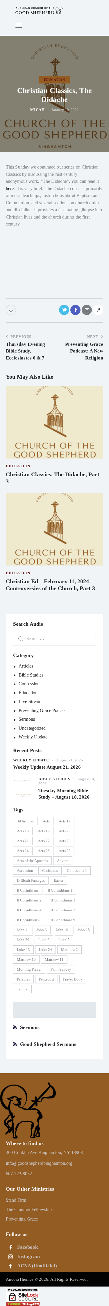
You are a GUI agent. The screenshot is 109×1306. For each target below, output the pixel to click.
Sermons (27, 719)
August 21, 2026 (69, 760)
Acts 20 (65, 831)
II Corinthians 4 (29, 910)
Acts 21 (23, 841)
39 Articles (25, 821)
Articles (26, 665)
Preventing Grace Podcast (43, 710)
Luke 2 (43, 940)
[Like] (11, 310)
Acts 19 (44, 831)
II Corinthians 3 (63, 900)
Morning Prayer (29, 969)
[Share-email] (87, 310)
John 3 (41, 930)
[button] (18, 25)
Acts (46, 821)
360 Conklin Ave (22, 1152)
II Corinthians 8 (29, 920)
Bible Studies (31, 674)
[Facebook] (75, 310)
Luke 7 (63, 940)
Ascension (25, 870)
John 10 (62, 930)
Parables (23, 979)
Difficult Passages (31, 880)
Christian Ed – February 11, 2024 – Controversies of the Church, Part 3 (50, 584)
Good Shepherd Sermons (48, 1044)
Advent (63, 860)
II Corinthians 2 (29, 900)
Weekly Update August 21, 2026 (47, 767)
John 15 (83, 930)
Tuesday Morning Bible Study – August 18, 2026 (64, 793)
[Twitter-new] (64, 310)
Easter (58, 880)
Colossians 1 (77, 870)
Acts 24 (23, 851)
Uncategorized (32, 728)
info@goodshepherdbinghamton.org (39, 1163)
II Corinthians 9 (63, 920)
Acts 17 (65, 821)
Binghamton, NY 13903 (60, 1152)
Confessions (30, 683)
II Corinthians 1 (60, 890)
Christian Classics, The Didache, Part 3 (52, 477)
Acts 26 (44, 851)
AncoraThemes (19, 1279)
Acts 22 (44, 841)
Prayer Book (73, 979)
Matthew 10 (26, 959)
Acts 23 (65, 841)
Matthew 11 (54, 959)
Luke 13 (23, 949)
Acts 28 (65, 851)
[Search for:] (54, 638)
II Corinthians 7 (63, 910)
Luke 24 (45, 949)
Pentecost (46, 979)
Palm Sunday (61, 969)
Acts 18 (23, 831)
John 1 (22, 930)
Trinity (22, 989)
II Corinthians (28, 890)
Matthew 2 (69, 949)
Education (28, 692)
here (10, 188)
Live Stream (30, 701)
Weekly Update (33, 736)
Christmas (50, 870)
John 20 (23, 940)
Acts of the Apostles (32, 860)
